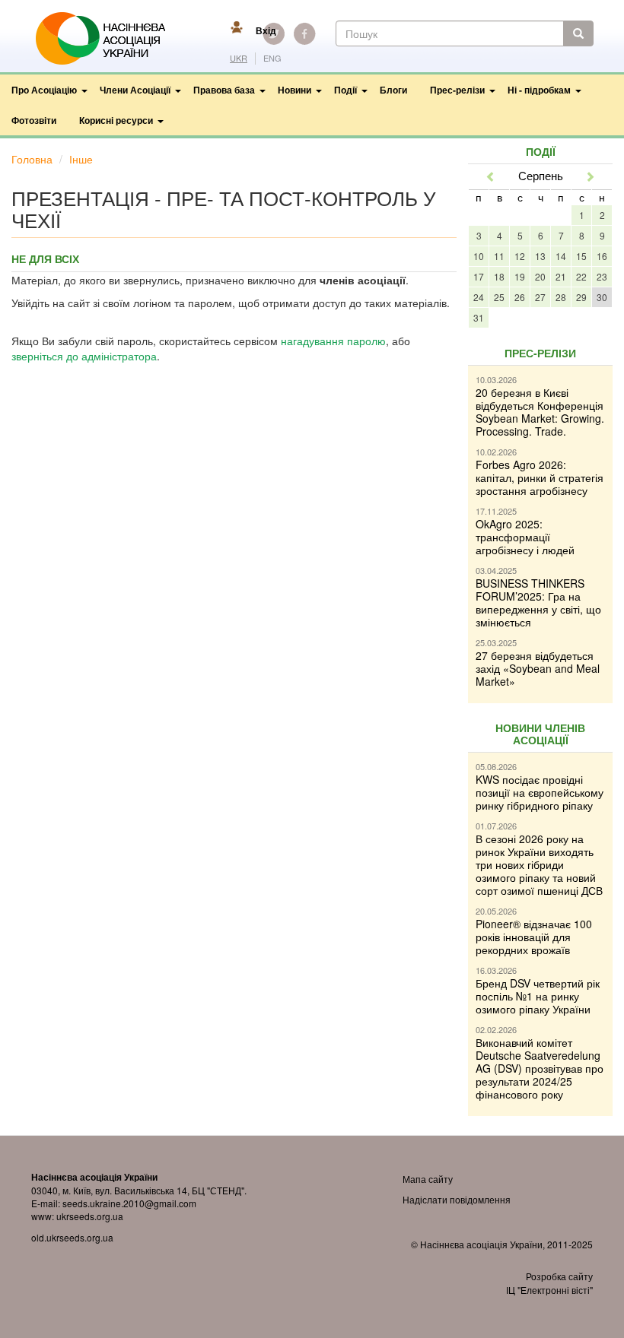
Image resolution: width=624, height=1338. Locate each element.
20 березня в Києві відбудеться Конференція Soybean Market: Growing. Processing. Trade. (540, 412)
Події (345, 90)
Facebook (304, 33)
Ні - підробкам (539, 90)
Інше (81, 158)
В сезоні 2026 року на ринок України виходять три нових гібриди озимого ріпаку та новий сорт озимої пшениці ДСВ (539, 864)
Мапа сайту (428, 1178)
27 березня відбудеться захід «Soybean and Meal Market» (538, 668)
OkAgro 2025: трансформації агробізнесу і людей (525, 536)
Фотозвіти (33, 120)
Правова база (224, 90)
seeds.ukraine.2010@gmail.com (129, 1203)
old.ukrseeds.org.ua (72, 1237)
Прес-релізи (457, 90)
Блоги (393, 90)
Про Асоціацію (44, 90)
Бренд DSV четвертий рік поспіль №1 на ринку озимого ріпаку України (538, 995)
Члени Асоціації (135, 90)
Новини (294, 90)
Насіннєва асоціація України (111, 38)
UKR (238, 58)
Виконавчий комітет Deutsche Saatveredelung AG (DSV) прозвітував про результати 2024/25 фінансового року (539, 1068)
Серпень (540, 175)
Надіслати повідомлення (457, 1199)
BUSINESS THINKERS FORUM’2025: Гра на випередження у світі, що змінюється (538, 602)
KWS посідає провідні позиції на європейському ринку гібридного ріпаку (539, 792)
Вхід (266, 30)
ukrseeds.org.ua (89, 1216)
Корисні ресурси (116, 120)
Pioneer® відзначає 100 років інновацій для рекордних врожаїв (534, 936)
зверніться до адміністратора (84, 355)
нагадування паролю (333, 340)
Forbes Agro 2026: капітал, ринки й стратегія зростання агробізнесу (539, 477)
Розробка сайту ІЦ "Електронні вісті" (549, 1282)
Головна (32, 158)
